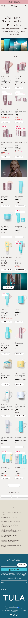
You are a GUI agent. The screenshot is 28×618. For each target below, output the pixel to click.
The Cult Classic (19, 196)
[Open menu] (1, 6)
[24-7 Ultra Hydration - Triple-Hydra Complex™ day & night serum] (7, 426)
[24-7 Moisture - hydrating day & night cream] (7, 216)
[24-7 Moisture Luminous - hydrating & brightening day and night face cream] (21, 67)
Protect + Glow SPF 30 (6, 257)
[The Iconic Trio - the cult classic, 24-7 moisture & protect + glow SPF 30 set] (7, 457)
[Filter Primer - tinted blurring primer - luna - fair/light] (21, 248)
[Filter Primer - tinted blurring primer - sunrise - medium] (7, 300)
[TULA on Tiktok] (17, 615)
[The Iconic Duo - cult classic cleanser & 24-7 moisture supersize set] (21, 216)
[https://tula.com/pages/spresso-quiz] (14, 281)
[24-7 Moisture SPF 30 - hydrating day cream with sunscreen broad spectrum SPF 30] (21, 364)
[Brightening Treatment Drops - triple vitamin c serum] (7, 332)
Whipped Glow (5, 196)
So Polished (4, 373)
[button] (4, 6)
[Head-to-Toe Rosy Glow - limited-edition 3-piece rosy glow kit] (21, 133)
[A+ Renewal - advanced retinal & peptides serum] (21, 426)
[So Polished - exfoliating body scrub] (7, 364)
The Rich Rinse (5, 404)
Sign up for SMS (15, 569)
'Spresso (17, 342)
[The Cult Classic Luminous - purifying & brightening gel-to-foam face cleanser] (7, 67)
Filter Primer (18, 257)
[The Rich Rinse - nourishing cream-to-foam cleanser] (7, 395)
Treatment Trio (18, 467)
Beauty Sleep (18, 309)
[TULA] (14, 6)
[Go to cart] (25, 6)
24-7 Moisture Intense (20, 404)
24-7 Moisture (4, 226)
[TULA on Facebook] (11, 615)
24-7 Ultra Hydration (6, 436)
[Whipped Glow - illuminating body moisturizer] (7, 186)
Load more (14, 485)
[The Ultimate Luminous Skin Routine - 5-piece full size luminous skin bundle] (21, 98)
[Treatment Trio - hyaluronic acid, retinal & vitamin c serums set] (21, 457)
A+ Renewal (17, 436)
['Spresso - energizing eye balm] (21, 332)
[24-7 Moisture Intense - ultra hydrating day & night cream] (21, 395)
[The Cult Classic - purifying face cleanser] (21, 186)
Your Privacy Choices (13, 607)
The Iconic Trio (5, 467)
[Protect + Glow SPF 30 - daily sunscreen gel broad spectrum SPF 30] (7, 248)
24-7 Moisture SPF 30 (20, 373)
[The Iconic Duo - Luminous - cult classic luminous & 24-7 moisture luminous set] (7, 98)
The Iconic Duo (18, 226)
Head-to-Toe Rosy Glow (21, 142)
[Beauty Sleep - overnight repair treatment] (21, 300)
